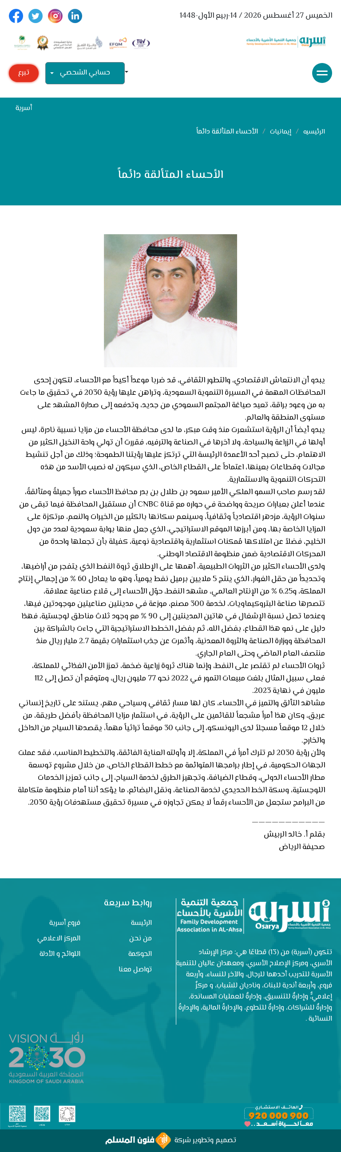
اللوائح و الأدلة (60, 954)
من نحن (140, 938)
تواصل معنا (135, 969)
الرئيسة (141, 923)
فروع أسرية (64, 923)
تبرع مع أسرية (24, 74)
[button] (130, 73)
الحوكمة (140, 954)
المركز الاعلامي (58, 938)
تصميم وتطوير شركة (203, 1140)
